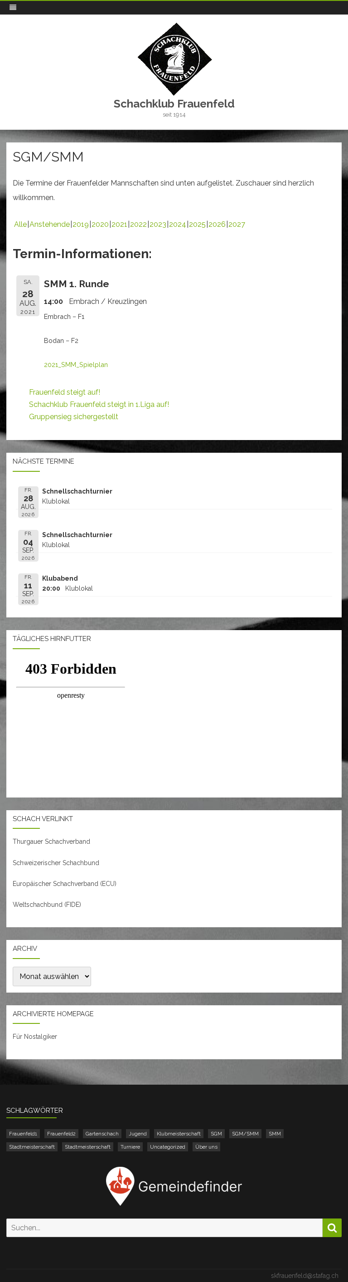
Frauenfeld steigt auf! (64, 392)
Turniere (130, 1147)
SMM (275, 1133)
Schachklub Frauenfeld (174, 103)
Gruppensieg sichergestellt (73, 416)
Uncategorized (167, 1147)
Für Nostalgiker (35, 1036)
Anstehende (49, 224)
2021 (119, 224)
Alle (20, 224)
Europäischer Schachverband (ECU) (64, 883)
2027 (236, 224)
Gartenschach (102, 1133)
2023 (158, 224)
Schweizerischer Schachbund (56, 862)
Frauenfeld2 (61, 1133)
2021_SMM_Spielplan (76, 364)
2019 (80, 224)
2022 (138, 224)
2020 (100, 224)
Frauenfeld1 (23, 1133)
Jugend (138, 1133)
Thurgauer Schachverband (51, 841)
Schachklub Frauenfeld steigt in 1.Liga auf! (99, 404)
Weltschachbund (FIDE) (47, 904)
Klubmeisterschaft (179, 1133)
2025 (197, 224)
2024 (177, 224)
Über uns (206, 1147)
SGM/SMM (245, 1133)
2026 (217, 224)
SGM (216, 1133)
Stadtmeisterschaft (32, 1147)
